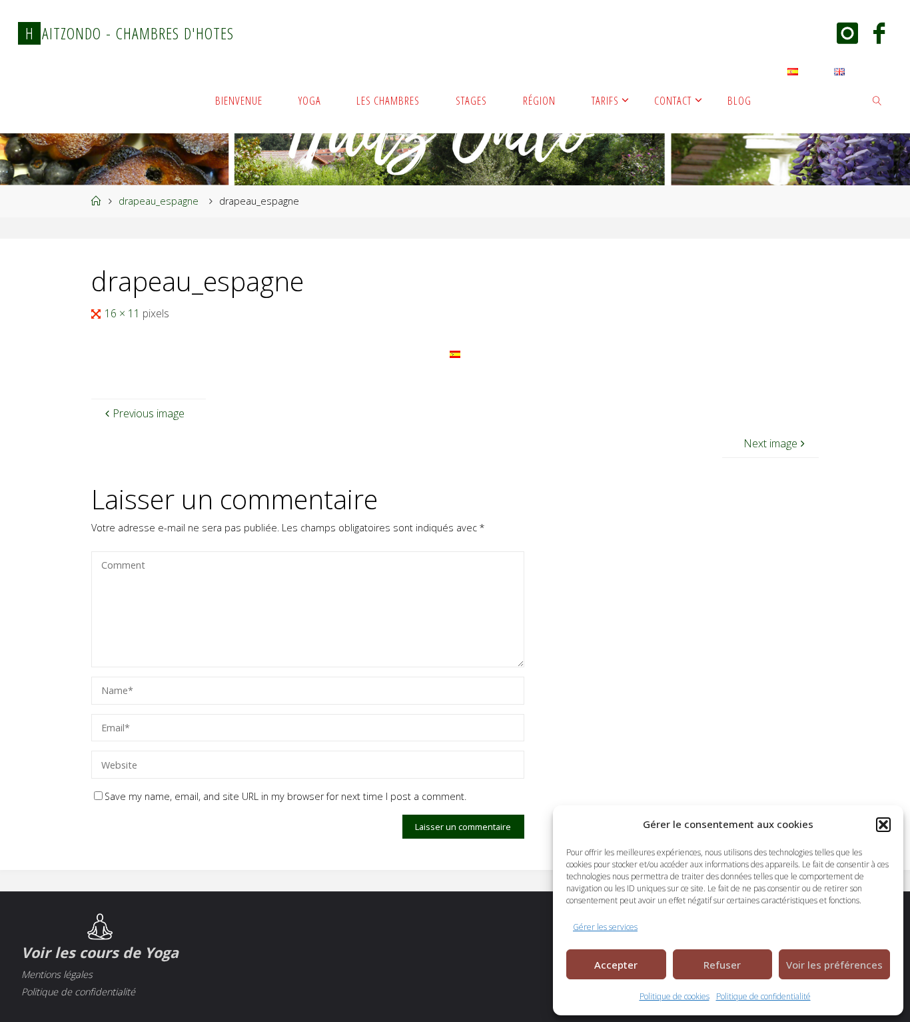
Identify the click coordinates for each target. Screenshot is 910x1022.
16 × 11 (124, 313)
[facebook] (878, 35)
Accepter (616, 964)
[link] (876, 100)
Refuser (722, 964)
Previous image (149, 413)
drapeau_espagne (159, 201)
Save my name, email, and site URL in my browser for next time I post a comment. (285, 796)
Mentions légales (57, 974)
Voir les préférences (834, 964)
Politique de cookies (674, 996)
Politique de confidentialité (763, 996)
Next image (770, 443)
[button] (883, 824)
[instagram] (847, 35)
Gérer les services (605, 927)
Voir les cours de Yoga (100, 952)
